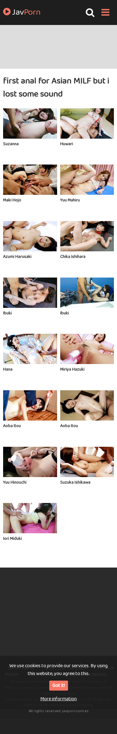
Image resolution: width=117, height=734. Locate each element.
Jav (26, 12)
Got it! (58, 685)
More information (58, 699)
